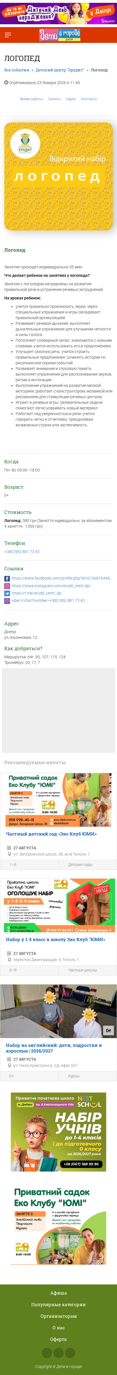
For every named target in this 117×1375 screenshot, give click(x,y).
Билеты (55, 99)
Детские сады (80, 864)
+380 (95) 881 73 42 (22, 551)
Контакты (89, 99)
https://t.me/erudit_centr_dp (36, 593)
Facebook (47, 1353)
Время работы (31, 99)
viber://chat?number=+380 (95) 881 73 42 (48, 600)
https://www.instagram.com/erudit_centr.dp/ (51, 586)
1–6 (12, 864)
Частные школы (82, 970)
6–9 (12, 970)
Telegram (70, 1353)
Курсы (74, 1076)
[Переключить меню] (8, 35)
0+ (11, 1076)
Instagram (58, 1353)
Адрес (71, 99)
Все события (16, 70)
